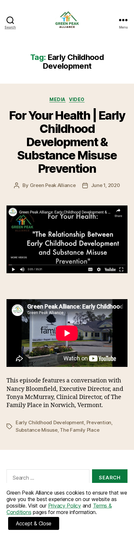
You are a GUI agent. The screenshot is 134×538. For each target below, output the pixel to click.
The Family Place (79, 430)
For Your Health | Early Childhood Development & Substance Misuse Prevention (67, 142)
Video (77, 99)
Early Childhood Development (50, 422)
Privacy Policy (64, 505)
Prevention (99, 422)
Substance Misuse (37, 430)
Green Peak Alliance (53, 185)
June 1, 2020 (105, 185)
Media (57, 99)
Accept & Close (33, 523)
